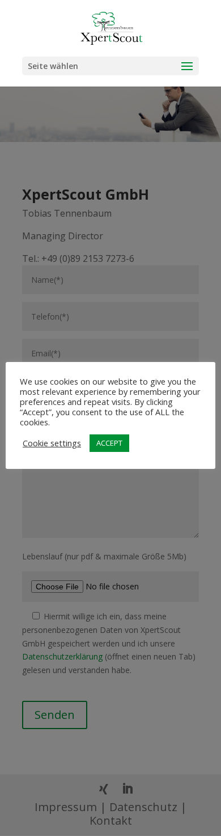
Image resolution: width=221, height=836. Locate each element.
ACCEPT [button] (109, 443)
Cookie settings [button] (52, 443)
